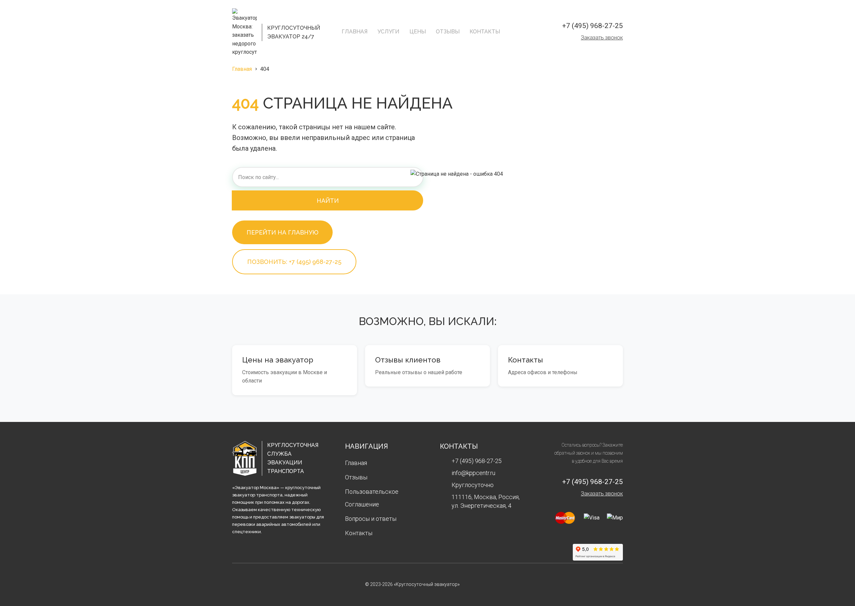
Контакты (485, 31)
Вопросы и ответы (370, 518)
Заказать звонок (602, 37)
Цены (417, 31)
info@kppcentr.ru (473, 472)
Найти (328, 200)
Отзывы (448, 31)
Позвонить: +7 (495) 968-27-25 (294, 261)
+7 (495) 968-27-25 (592, 25)
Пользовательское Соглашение (371, 498)
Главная (354, 31)
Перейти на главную (282, 232)
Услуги (388, 31)
